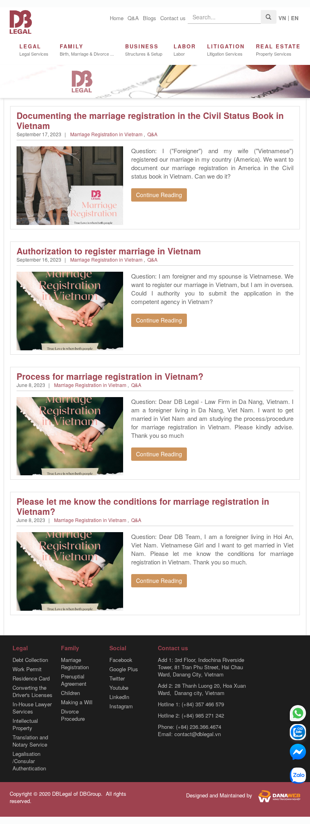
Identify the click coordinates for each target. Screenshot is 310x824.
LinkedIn (119, 697)
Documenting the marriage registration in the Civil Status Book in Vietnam (150, 120)
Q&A (133, 18)
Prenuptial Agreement (73, 680)
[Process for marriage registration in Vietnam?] (70, 435)
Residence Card (31, 678)
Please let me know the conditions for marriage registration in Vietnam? (143, 506)
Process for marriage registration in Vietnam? (110, 376)
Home (117, 18)
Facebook (120, 660)
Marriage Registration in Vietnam (106, 134)
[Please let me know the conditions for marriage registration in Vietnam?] (70, 570)
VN (282, 18)
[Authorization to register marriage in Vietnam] (70, 310)
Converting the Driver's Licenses (32, 691)
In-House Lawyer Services (32, 708)
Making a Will (76, 702)
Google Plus (123, 669)
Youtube (118, 687)
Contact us (173, 18)
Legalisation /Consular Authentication (29, 761)
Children (70, 693)
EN (294, 18)
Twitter (117, 678)
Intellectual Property (25, 724)
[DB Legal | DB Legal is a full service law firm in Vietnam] (21, 21)
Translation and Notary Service (30, 741)
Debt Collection (30, 660)
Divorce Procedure (73, 715)
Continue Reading (159, 195)
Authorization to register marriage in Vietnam (109, 251)
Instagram (121, 706)
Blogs (149, 18)
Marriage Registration (75, 663)
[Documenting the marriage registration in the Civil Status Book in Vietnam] (70, 185)
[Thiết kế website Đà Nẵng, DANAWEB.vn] (277, 795)
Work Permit (27, 669)
